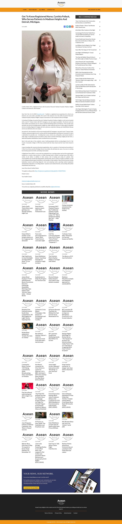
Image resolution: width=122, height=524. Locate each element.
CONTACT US (51, 9)
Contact (75, 513)
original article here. (55, 186)
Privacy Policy (58, 513)
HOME (25, 9)
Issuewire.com (40, 114)
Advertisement (67, 513)
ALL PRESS (42, 9)
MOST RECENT (33, 9)
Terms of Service (49, 513)
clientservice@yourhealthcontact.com (31, 181)
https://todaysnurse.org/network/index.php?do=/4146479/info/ (50, 171)
